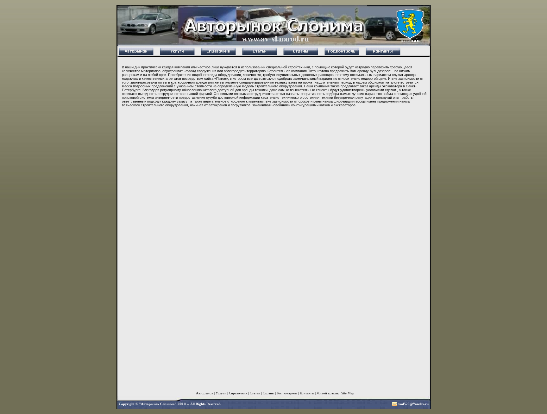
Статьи (255, 393)
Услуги (221, 393)
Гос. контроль (287, 393)
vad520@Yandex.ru (413, 404)
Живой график (328, 393)
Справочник (238, 393)
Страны (268, 393)
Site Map (347, 393)
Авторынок (204, 393)
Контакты (307, 393)
